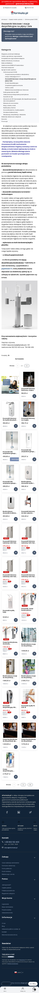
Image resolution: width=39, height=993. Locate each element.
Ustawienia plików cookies (10, 929)
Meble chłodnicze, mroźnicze (11, 61)
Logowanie (5, 904)
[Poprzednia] (2, 3)
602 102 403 (30, 8)
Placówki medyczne (8, 67)
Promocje (5, 121)
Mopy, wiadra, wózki (9, 105)
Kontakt (4, 932)
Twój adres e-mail (8, 954)
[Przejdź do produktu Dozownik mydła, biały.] (10, 601)
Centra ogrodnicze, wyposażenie (12, 56)
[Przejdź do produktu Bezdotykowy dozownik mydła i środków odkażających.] (28, 472)
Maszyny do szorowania (10, 103)
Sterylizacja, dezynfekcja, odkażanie (14, 115)
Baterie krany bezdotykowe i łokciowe (16, 90)
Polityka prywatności (8, 891)
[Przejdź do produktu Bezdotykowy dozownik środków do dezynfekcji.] (10, 502)
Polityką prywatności (12, 963)
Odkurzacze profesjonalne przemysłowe (16, 94)
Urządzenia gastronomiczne (14, 85)
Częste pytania (6, 888)
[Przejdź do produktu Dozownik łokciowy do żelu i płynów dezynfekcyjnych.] (28, 502)
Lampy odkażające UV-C (12, 77)
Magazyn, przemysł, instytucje (11, 54)
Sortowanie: (19, 359)
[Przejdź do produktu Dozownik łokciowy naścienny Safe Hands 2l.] (10, 532)
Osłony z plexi (9, 88)
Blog (3, 926)
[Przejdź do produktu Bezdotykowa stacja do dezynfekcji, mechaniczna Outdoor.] (28, 666)
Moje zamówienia (7, 907)
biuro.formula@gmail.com (17, 345)
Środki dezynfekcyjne (11, 83)
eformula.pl (3, 19)
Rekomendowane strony (9, 935)
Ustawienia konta (7, 913)
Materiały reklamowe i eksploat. (11, 117)
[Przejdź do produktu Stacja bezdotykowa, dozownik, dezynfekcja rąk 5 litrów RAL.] (10, 633)
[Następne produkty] (23, 784)
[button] (19, 857)
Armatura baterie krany (10, 112)
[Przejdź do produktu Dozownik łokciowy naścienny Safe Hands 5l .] (10, 565)
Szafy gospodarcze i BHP (11, 92)
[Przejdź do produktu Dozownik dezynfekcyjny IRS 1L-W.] (10, 696)
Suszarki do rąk (8, 97)
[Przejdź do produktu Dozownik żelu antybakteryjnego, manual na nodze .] (10, 472)
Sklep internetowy (19, 983)
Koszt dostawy (6, 871)
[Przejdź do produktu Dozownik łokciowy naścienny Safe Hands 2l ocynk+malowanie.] (28, 532)
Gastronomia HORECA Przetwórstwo (13, 65)
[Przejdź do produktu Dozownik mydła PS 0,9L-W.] (28, 696)
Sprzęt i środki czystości (16, 19)
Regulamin (22, 960)
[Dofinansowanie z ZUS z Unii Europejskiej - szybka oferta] (10, 385)
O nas (4, 923)
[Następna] (37, 3)
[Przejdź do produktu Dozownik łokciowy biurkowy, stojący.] (28, 379)
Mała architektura (7, 63)
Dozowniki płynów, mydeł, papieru (13, 110)
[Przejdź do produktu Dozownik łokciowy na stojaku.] (28, 409)
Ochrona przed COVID (31, 19)
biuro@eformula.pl (10, 848)
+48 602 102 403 (11, 842)
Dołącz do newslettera (11, 956)
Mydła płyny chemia (9, 108)
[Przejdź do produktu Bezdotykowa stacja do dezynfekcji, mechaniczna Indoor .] (10, 666)
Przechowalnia (6, 910)
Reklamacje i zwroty (8, 874)
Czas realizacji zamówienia (10, 863)
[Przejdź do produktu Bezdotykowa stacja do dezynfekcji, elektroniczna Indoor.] (28, 635)
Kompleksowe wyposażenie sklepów (13, 58)
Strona (12, 366)
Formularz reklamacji (8, 866)
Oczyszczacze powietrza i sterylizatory (17, 74)
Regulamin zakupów (8, 893)
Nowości (4, 119)
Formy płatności (7, 868)
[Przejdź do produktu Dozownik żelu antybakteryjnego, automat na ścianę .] (28, 440)
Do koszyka (34, 396)
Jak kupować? (6, 885)
